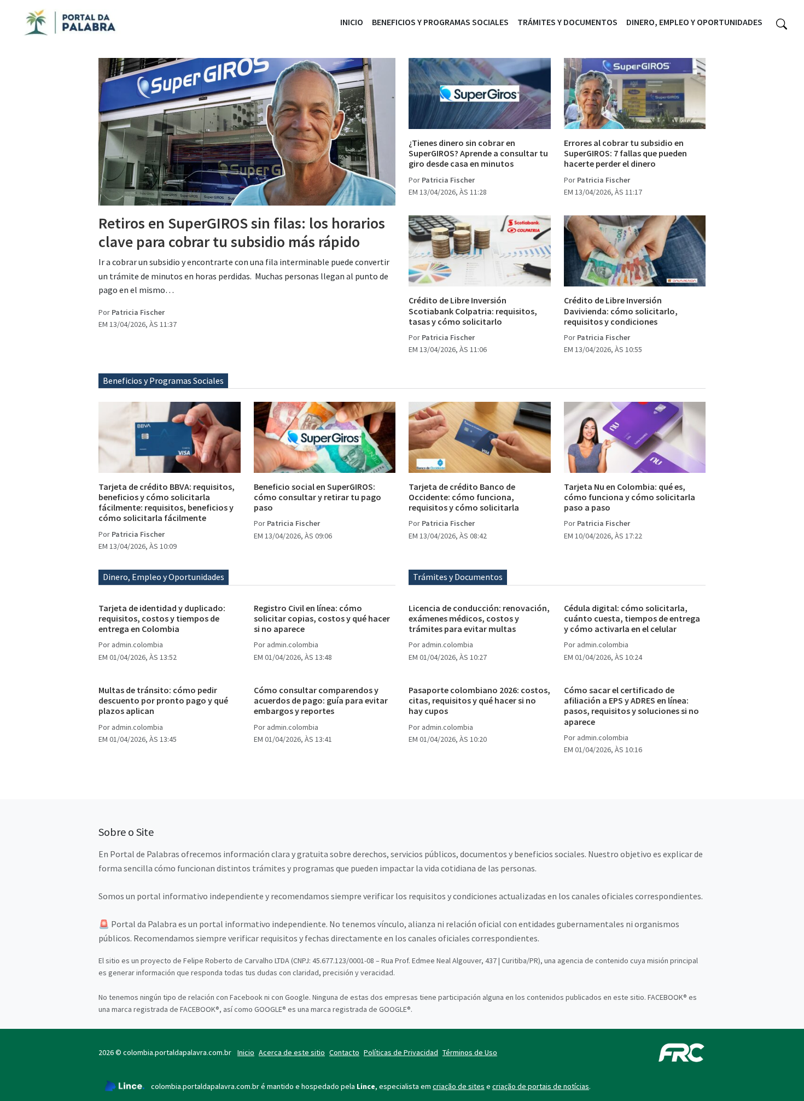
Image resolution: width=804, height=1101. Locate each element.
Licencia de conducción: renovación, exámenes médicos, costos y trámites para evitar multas (479, 618)
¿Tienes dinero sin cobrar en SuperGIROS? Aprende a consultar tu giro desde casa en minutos (478, 153)
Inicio (351, 21)
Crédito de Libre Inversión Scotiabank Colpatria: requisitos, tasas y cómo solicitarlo (473, 310)
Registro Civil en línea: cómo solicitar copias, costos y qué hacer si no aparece (322, 618)
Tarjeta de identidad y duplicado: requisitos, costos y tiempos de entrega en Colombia (161, 618)
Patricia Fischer (138, 312)
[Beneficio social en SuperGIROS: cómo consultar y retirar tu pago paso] (325, 437)
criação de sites (459, 1086)
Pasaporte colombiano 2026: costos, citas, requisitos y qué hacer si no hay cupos (479, 700)
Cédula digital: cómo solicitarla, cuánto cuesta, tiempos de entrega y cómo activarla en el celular (632, 618)
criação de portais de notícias (540, 1086)
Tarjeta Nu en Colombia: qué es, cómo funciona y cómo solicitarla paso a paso (629, 497)
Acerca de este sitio (292, 1052)
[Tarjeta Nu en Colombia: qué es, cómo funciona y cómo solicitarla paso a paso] (635, 437)
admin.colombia (137, 644)
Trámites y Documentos (567, 21)
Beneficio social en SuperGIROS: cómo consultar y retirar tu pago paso (317, 497)
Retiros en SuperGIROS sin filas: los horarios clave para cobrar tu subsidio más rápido (241, 232)
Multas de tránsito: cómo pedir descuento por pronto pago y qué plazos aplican (163, 700)
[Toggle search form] (782, 22)
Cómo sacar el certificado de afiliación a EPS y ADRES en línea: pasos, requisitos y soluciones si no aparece (631, 705)
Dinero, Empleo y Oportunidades (694, 21)
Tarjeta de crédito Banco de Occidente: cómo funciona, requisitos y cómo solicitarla (464, 497)
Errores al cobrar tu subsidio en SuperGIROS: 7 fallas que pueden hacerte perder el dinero (625, 153)
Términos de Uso (469, 1052)
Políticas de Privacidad (401, 1052)
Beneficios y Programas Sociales (440, 21)
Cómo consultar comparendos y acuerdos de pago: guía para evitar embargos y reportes (321, 700)
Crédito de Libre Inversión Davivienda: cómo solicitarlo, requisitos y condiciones (621, 310)
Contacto (344, 1052)
